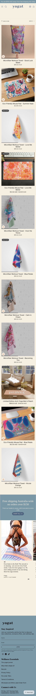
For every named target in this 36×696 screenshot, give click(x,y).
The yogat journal (7, 662)
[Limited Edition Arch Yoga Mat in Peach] (18, 382)
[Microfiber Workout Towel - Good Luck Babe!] (18, 42)
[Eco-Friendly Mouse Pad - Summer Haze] (18, 85)
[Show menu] (2, 6)
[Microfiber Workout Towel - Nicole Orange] (18, 464)
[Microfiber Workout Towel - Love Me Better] (18, 126)
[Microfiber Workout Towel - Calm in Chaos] (18, 296)
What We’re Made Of (7, 666)
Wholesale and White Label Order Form (13, 683)
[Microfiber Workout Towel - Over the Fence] (18, 212)
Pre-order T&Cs (6, 676)
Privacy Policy (29, 650)
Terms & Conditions (7, 679)
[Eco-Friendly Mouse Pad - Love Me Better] (18, 169)
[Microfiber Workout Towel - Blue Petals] (18, 255)
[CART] (33, 6)
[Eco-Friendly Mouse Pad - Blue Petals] (18, 423)
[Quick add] (3, 56)
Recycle (3, 669)
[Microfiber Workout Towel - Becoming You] (18, 339)
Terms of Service (7, 651)
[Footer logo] (7, 623)
